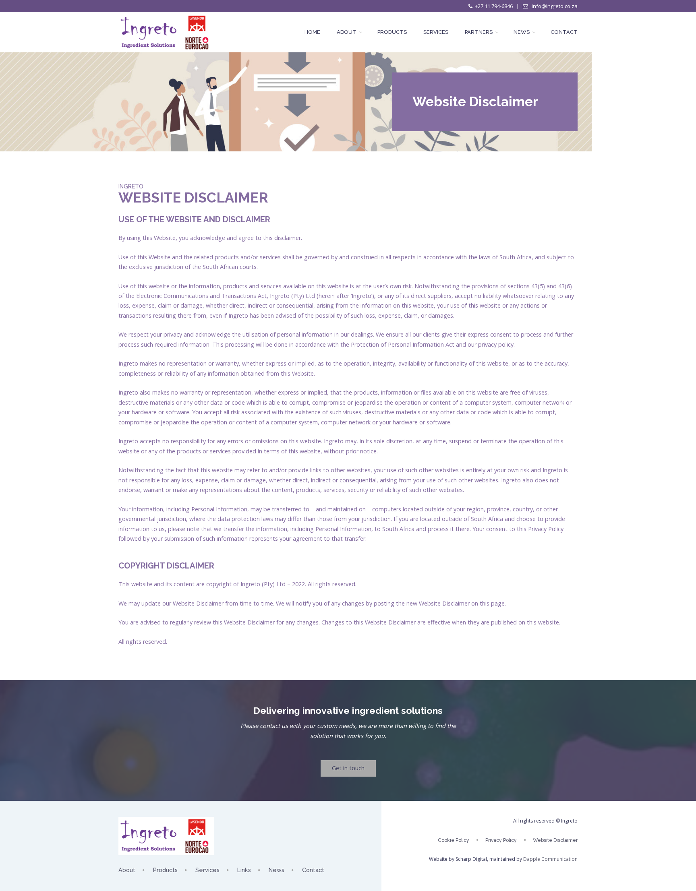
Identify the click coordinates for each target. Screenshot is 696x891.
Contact (564, 32)
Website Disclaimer (555, 840)
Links (244, 869)
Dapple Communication (550, 859)
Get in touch (348, 768)
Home (312, 32)
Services (435, 32)
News (522, 32)
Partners (479, 32)
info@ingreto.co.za (554, 6)
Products (392, 32)
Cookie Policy (453, 840)
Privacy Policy (501, 840)
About (347, 32)
